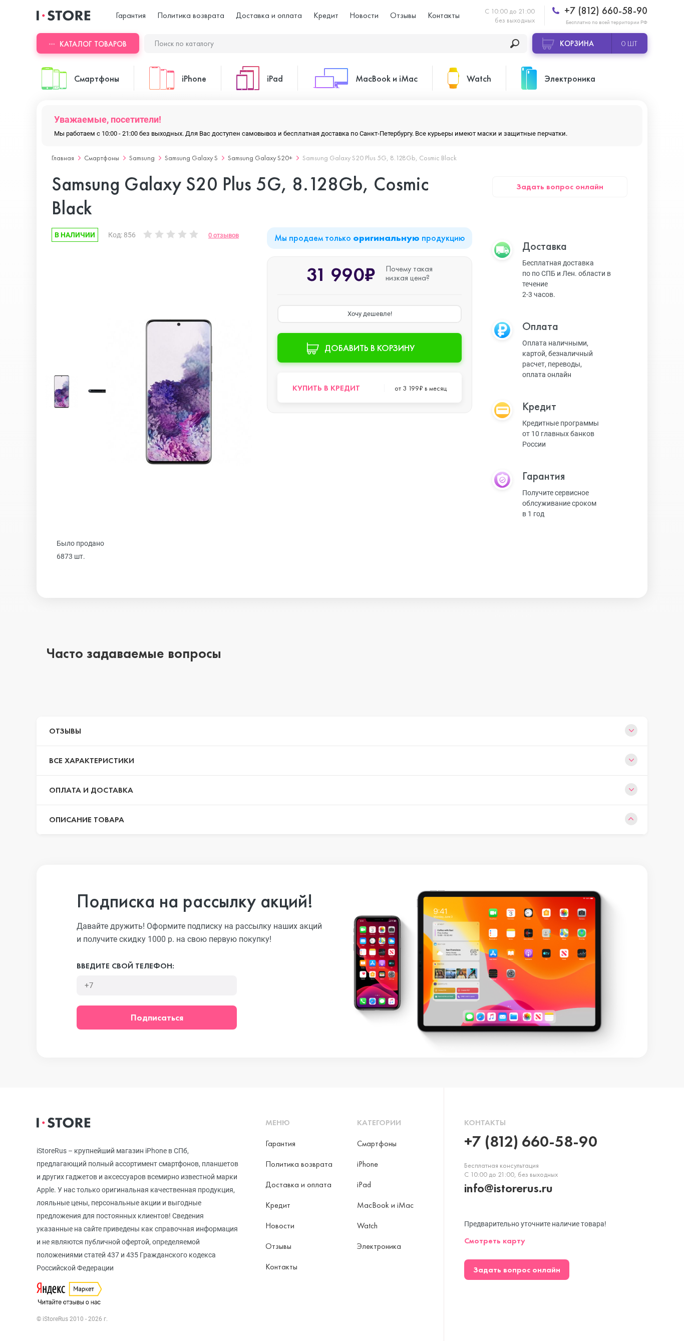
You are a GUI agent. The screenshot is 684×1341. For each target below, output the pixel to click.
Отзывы (403, 15)
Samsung (142, 158)
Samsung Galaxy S (191, 158)
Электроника (379, 1246)
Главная (63, 158)
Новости (364, 15)
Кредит (325, 15)
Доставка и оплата (269, 15)
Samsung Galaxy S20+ (260, 158)
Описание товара (86, 819)
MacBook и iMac (385, 1205)
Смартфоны (101, 158)
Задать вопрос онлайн (559, 186)
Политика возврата (190, 15)
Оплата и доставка (91, 790)
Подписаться (157, 1017)
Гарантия (131, 15)
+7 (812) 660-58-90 (604, 11)
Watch (367, 1225)
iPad (364, 1184)
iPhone (367, 1164)
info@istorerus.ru (508, 1188)
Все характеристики (91, 760)
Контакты (444, 15)
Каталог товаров (93, 44)
